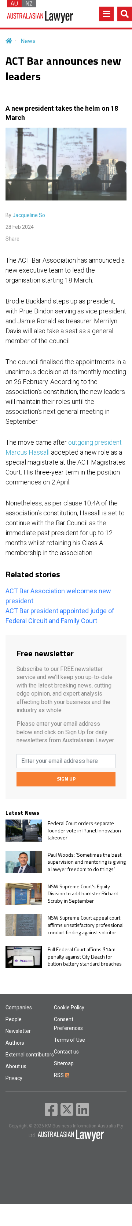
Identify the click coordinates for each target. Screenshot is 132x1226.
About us (16, 1066)
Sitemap (64, 1063)
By (25, 215)
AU (14, 3)
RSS (59, 1075)
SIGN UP (66, 778)
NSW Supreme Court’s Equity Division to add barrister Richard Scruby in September (83, 894)
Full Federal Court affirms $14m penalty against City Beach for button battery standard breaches (85, 956)
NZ (29, 3)
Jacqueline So (28, 215)
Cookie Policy (69, 1007)
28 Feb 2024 (20, 227)
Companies (19, 1007)
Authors (15, 1043)
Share (12, 239)
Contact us (66, 1052)
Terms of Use (69, 1040)
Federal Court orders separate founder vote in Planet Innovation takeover (84, 830)
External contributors (30, 1055)
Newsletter (18, 1031)
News (28, 41)
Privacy (14, 1078)
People (14, 1019)
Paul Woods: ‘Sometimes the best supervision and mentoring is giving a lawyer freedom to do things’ (87, 862)
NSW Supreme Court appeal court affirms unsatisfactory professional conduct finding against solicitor (86, 925)
